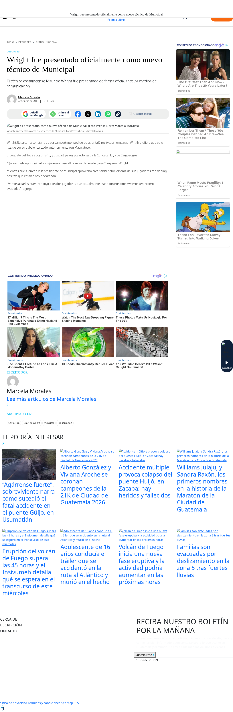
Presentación (65, 422)
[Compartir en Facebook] (77, 114)
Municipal (49, 422)
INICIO (10, 42)
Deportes (24, 42)
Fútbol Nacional (47, 42)
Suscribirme (144, 655)
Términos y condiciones (44, 703)
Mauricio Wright (31, 422)
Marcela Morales (29, 97)
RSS (76, 703)
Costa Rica (13, 422)
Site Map (67, 703)
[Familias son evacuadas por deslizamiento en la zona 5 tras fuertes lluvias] (204, 536)
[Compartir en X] (87, 114)
